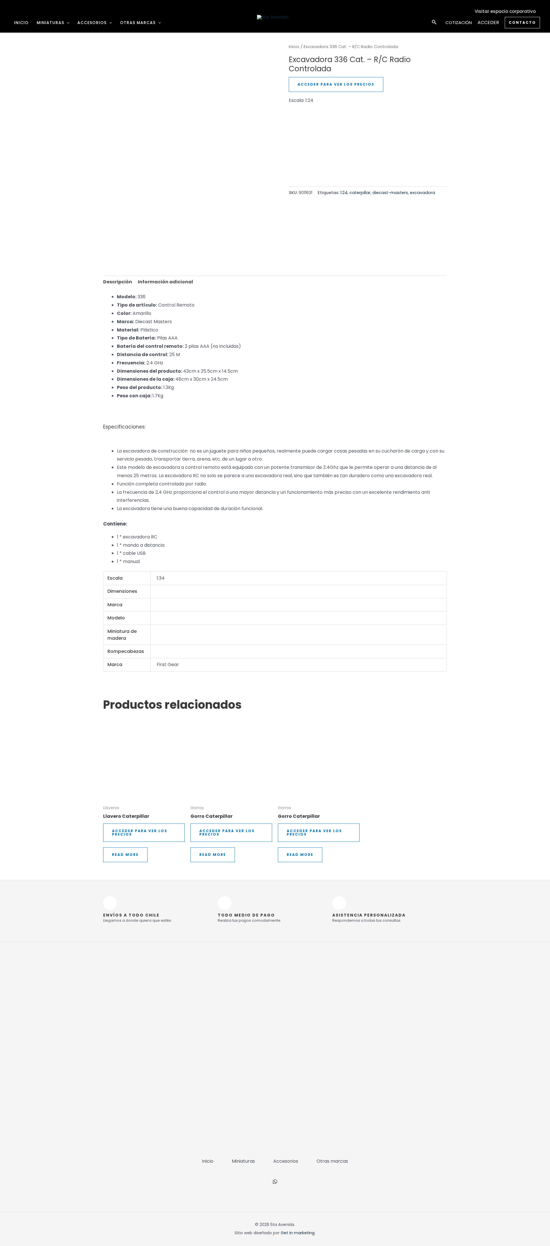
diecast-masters (390, 193)
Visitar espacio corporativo (505, 11)
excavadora (422, 193)
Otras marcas (138, 22)
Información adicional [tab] (165, 282)
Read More (125, 854)
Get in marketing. (298, 1233)
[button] (66, 23)
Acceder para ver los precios (336, 84)
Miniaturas (50, 22)
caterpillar (359, 193)
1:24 (343, 193)
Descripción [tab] (117, 282)
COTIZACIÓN (458, 22)
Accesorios (92, 22)
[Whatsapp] (275, 1181)
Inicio (21, 22)
